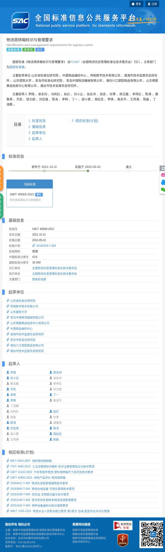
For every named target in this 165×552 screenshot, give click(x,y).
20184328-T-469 (46, 245)
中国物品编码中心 (21, 328)
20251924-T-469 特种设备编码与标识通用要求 (39, 505)
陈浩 (56, 428)
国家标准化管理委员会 (85, 534)
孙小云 (14, 378)
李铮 (13, 400)
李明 (13, 394)
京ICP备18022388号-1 (28, 546)
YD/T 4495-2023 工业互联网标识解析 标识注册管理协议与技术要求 (52, 466)
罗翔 (13, 372)
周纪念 (57, 433)
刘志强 (14, 428)
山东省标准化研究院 (22, 300)
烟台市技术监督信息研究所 (27, 351)
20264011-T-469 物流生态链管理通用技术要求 (39, 483)
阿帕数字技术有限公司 (24, 306)
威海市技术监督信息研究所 (27, 334)
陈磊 (56, 439)
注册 (153, 4)
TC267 (75, 62)
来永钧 (57, 372)
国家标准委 (16, 67)
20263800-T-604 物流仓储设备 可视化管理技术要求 (42, 488)
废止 (129, 167)
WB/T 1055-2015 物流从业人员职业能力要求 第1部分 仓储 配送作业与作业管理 (60, 511)
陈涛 (13, 422)
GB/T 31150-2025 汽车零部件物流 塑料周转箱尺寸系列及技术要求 (51, 472)
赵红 (56, 411)
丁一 (56, 394)
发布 (44, 167)
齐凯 (13, 389)
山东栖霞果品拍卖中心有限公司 (29, 323)
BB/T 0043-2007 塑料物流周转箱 (31, 460)
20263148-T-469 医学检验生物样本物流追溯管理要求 (43, 500)
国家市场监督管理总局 (85, 530)
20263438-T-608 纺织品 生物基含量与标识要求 (39, 494)
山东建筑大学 (18, 311)
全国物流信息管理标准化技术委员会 (54, 268)
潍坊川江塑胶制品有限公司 (27, 345)
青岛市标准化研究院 (22, 339)
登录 (137, 4)
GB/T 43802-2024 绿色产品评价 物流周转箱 (38, 477)
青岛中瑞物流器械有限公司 (27, 317)
